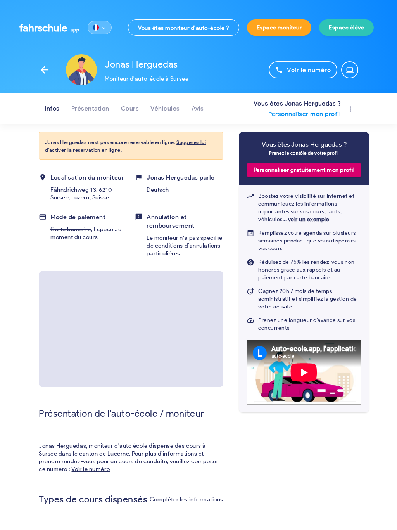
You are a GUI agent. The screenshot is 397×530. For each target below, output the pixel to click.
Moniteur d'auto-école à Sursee (146, 78)
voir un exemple (309, 219)
